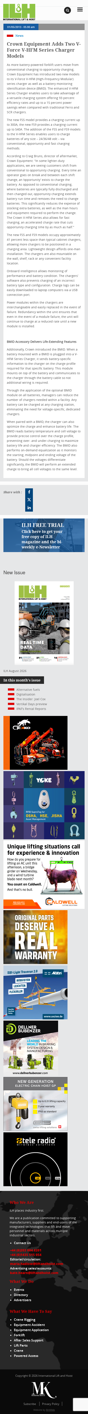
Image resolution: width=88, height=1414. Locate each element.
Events (19, 1289)
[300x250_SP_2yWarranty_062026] (35, 963)
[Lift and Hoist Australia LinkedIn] (29, 508)
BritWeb (50, 1409)
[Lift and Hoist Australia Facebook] (29, 492)
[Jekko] (35, 769)
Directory (21, 1295)
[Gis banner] (35, 1130)
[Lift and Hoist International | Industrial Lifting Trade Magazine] (19, 11)
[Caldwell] (44, 908)
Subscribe (29, 1404)
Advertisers (22, 1300)
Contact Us (22, 1243)
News (19, 36)
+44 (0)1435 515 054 (25, 1254)
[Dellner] (30, 1075)
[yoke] (44, 838)
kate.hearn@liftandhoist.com (34, 1272)
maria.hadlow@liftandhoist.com (36, 1263)
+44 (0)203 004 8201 (25, 1250)
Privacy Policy (50, 1404)
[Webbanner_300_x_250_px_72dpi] (35, 1185)
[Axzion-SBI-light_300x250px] (35, 1018)
